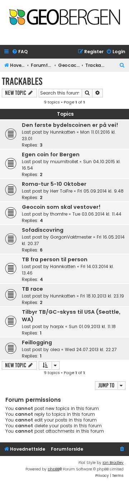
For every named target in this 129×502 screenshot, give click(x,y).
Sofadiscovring (42, 230)
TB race (32, 289)
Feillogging (37, 342)
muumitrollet (64, 161)
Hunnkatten (62, 132)
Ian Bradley (113, 462)
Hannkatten (63, 266)
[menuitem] (20, 52)
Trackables (22, 81)
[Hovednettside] (64, 20)
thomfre (58, 214)
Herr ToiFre (61, 191)
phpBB (53, 469)
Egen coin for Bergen (51, 154)
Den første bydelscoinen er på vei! (70, 125)
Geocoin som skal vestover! (61, 207)
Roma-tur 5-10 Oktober (54, 184)
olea (55, 349)
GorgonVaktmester (71, 237)
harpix (57, 326)
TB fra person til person (54, 259)
